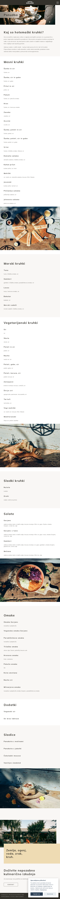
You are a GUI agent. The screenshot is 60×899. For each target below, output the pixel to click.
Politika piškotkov (5, 896)
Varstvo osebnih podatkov (17, 896)
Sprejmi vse (36, 894)
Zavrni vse (50, 894)
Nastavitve (43, 889)
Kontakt (11, 884)
